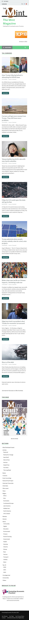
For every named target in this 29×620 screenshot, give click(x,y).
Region (4, 493)
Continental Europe (8, 503)
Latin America (6, 506)
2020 (4, 567)
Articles (5, 450)
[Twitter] (22, 4)
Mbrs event (5, 488)
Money (5, 549)
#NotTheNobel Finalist (8, 447)
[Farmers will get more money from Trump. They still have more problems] (14, 106)
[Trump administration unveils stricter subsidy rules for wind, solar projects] (14, 229)
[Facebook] (24, 4)
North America (7, 511)
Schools (5, 519)
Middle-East (6, 508)
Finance (5, 534)
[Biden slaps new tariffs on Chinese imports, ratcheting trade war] (14, 270)
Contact (4, 617)
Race (4, 552)
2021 (4, 569)
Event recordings (7, 478)
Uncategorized (6, 575)
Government (6, 539)
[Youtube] (26, 4)
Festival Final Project (8, 480)
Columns (5, 475)
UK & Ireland (6, 513)
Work (4, 562)
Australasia (6, 500)
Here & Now (6, 460)
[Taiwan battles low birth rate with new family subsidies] (14, 149)
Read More (5, 93)
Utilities (5, 559)
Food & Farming (7, 536)
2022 (4, 572)
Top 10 (4, 565)
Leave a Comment (12, 79)
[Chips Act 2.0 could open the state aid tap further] (14, 190)
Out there (5, 467)
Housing (5, 544)
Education (6, 529)
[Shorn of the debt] (14, 352)
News (4, 491)
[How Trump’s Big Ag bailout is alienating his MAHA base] (14, 65)
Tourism (5, 554)
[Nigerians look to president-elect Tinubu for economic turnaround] (14, 311)
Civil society (6, 523)
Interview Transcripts (8, 483)
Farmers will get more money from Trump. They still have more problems (14, 118)
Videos (4, 580)
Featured (5, 452)
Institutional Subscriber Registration (15, 617)
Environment (6, 531)
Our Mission (5, 616)
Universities (6, 577)
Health (5, 541)
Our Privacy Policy (19, 616)
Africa (4, 495)
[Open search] (25, 47)
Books (4, 473)
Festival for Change (8, 454)
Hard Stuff (6, 457)
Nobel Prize (6, 465)
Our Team (11, 616)
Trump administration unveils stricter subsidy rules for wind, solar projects (14, 241)
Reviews (5, 516)
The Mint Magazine (9, 21)
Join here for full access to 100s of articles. (12, 390)
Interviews (5, 485)
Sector (4, 521)
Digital (5, 526)
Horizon (5, 462)
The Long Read (7, 470)
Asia (4, 498)
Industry (5, 546)
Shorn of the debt (8, 362)
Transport (5, 557)
